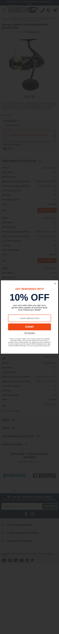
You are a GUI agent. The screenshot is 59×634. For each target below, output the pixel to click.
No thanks (29, 333)
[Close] (55, 283)
